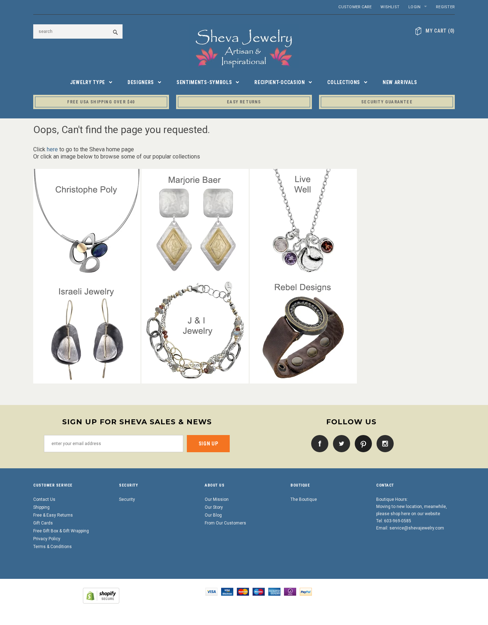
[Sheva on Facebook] (318, 443)
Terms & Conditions (52, 546)
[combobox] (78, 31)
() (440, 31)
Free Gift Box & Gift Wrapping (61, 530)
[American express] (274, 591)
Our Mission (217, 499)
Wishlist (389, 7)
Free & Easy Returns (53, 515)
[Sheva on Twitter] (339, 443)
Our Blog (213, 515)
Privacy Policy (46, 538)
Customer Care (355, 7)
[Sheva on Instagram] (383, 443)
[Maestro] (259, 591)
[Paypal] (306, 591)
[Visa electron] (227, 591)
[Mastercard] (243, 591)
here (52, 149)
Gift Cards (43, 523)
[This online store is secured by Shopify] (101, 595)
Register (445, 7)
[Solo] (290, 591)
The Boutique (303, 499)
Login (414, 7)
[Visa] (211, 591)
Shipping (41, 507)
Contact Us (44, 499)
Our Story (214, 507)
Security (127, 499)
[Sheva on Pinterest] (361, 443)
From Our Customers (225, 523)
